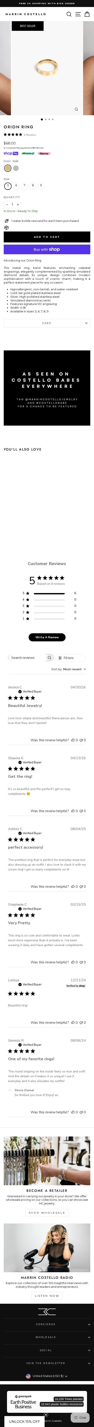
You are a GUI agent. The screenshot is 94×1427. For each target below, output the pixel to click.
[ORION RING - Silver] (24, 528)
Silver (16, 168)
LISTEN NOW (47, 1295)
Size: (7, 179)
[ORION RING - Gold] (16, 528)
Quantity (12, 197)
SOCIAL (46, 1350)
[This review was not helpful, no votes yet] (81, 740)
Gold (8, 168)
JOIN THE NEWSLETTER (46, 1363)
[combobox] (68, 669)
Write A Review (47, 637)
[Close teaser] (46, 1415)
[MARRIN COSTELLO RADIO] (47, 1247)
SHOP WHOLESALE (47, 1212)
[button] (24, 1421)
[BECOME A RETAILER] (47, 1160)
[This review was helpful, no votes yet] (73, 740)
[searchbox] (26, 657)
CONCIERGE (46, 1324)
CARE (46, 323)
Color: (11, 161)
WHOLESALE (46, 1337)
